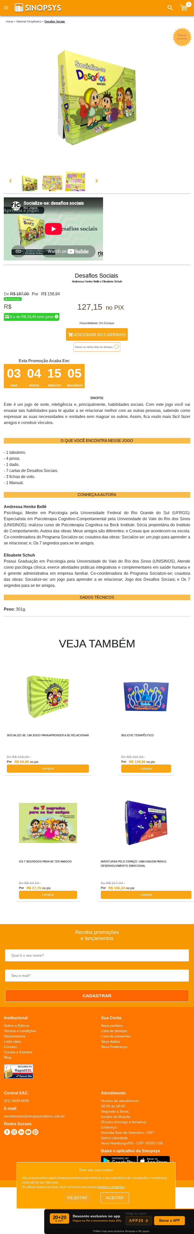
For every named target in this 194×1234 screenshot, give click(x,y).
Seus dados (110, 1041)
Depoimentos (14, 1036)
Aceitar (115, 1198)
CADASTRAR (97, 995)
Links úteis (12, 1041)
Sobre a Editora (16, 1025)
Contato (10, 1047)
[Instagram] (14, 1133)
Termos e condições (20, 1031)
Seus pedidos (112, 1025)
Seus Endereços (114, 1047)
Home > (10, 21)
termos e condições (111, 1187)
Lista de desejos (114, 1031)
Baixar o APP (169, 1220)
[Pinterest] (35, 1133)
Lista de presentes (116, 1036)
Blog (7, 1057)
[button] (170, 7)
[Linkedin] (21, 1133)
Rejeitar (77, 1198)
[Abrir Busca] (170, 8)
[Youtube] (28, 1133)
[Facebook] (7, 1133)
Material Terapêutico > (29, 21)
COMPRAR (48, 768)
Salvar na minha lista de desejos (94, 347)
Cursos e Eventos (18, 1052)
